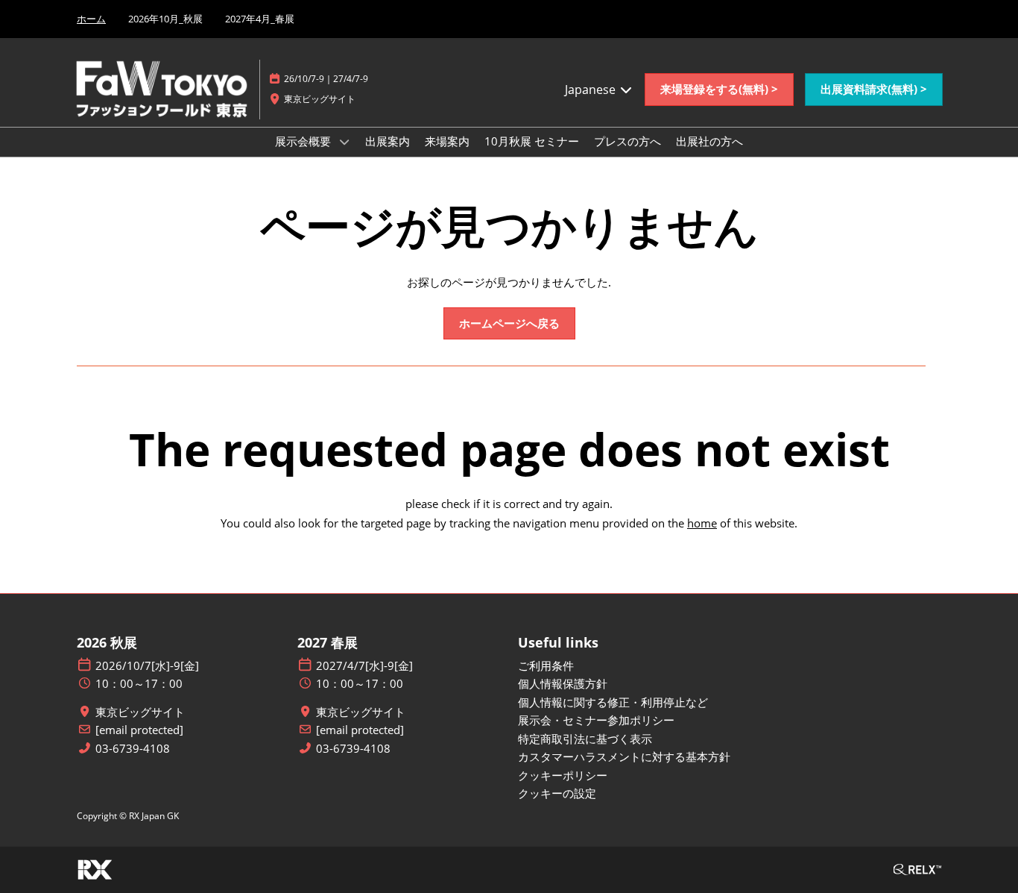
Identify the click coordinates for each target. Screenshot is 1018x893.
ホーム (91, 18)
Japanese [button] (592, 89)
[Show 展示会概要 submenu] (344, 142)
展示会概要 (304, 141)
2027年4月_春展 (259, 18)
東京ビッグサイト (140, 712)
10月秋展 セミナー (531, 141)
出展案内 (387, 141)
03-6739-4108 (132, 749)
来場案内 (447, 141)
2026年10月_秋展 (165, 18)
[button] (719, 89)
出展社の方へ (709, 141)
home (702, 523)
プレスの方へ (627, 141)
